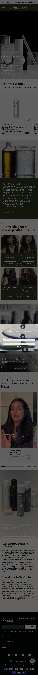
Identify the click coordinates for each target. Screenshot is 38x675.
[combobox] (19, 343)
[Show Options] (34, 343)
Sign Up (19, 346)
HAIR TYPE (5, 342)
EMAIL (4, 338)
